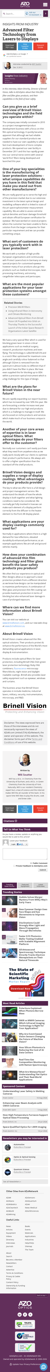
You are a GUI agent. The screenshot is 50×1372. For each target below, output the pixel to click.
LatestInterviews (41, 885)
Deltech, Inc (12, 1121)
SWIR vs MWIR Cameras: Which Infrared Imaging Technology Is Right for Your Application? (32, 1024)
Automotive (19, 1144)
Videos (9, 1236)
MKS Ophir (12, 1110)
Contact (9, 1266)
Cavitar (10, 1098)
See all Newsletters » (12, 1181)
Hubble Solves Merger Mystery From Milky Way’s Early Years (33, 900)
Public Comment (40, 863)
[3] (9, 926)
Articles (9, 1229)
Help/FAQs (29, 1243)
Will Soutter (25, 774)
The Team (29, 1249)
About (8, 1253)
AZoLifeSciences (32, 1211)
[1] (9, 900)
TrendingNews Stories (9, 885)
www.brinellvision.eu (15, 626)
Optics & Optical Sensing (24, 1157)
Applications (30, 1236)
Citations (9, 820)
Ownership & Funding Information (15, 1286)
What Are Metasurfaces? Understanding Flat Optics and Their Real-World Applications (33, 1075)
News (8, 1226)
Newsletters (11, 1263)
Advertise (10, 1269)
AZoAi (27, 1204)
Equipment (11, 1233)
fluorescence (20, 668)
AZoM (8, 1197)
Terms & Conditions (14, 1273)
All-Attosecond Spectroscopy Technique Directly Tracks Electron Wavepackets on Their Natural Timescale (32, 955)
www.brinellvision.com (13, 622)
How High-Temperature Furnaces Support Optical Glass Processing (25, 1116)
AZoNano (10, 1201)
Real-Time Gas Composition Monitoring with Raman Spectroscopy (33, 1062)
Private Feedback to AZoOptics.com (31, 866)
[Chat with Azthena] (43, 1367)
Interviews (10, 1243)
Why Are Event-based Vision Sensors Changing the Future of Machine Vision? (32, 1037)
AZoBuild (10, 1211)
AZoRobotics (11, 1204)
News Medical (31, 1207)
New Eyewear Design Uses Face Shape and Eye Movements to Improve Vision (33, 913)
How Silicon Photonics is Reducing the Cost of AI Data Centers (32, 1050)
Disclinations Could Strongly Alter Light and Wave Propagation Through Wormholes (32, 926)
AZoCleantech (12, 1207)
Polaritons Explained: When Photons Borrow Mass (31, 1011)
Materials (29, 1233)
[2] (9, 912)
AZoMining (10, 1214)
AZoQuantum (30, 1201)
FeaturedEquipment (25, 885)
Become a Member (14, 1259)
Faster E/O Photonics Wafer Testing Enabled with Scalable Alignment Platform (32, 940)
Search (9, 1256)
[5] (9, 953)
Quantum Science (21, 1169)
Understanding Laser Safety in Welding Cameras (23, 1092)
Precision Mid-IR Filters (19, 307)
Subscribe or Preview (22, 1147)
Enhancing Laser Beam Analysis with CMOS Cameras (22, 1104)
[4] (9, 939)
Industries (29, 1239)
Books (27, 1226)
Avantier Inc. (13, 1131)
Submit (43, 870)
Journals (9, 1246)
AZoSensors (30, 1197)
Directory (10, 1239)
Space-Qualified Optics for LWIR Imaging (24, 1126)
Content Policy (12, 1282)
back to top (41, 1295)
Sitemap (28, 1246)
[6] (9, 1075)
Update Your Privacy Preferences (26, 1364)
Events (28, 1229)
